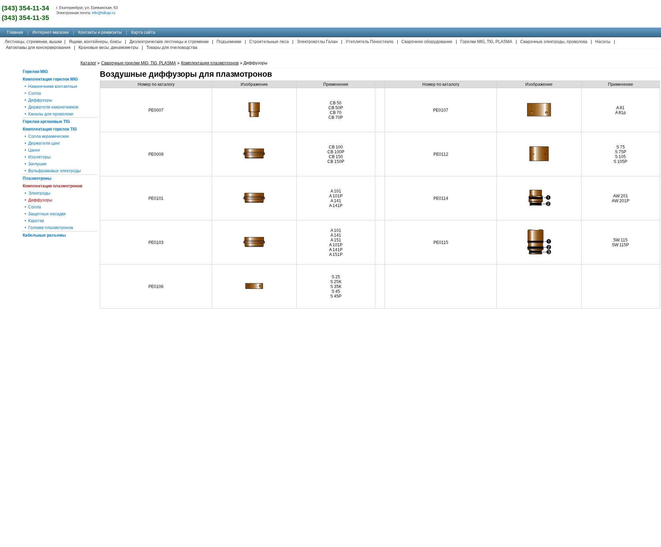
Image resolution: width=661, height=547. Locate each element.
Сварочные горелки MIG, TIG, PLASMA (138, 63)
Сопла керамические (48, 136)
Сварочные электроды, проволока (553, 41)
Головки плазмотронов (50, 227)
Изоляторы (39, 157)
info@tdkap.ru (103, 13)
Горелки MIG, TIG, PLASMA (486, 41)
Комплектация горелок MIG (50, 79)
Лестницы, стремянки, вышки (33, 41)
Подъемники (229, 41)
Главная (15, 32)
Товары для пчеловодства (171, 47)
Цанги (34, 150)
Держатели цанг (44, 143)
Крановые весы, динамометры (108, 47)
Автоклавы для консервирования (38, 47)
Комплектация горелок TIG (50, 129)
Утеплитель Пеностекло (370, 41)
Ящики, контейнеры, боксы (95, 41)
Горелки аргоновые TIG (46, 121)
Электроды (39, 193)
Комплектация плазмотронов (52, 186)
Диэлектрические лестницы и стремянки (169, 41)
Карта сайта (143, 32)
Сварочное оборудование (426, 41)
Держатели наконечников (53, 107)
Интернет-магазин (50, 32)
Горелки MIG (35, 71)
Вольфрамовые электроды (54, 170)
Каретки (36, 220)
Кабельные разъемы (44, 235)
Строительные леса (269, 41)
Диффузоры (40, 100)
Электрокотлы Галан (317, 41)
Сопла (34, 93)
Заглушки (37, 164)
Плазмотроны (37, 178)
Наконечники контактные (52, 86)
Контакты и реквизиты (100, 32)
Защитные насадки (47, 213)
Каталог (88, 63)
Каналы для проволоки (50, 114)
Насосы (602, 41)
